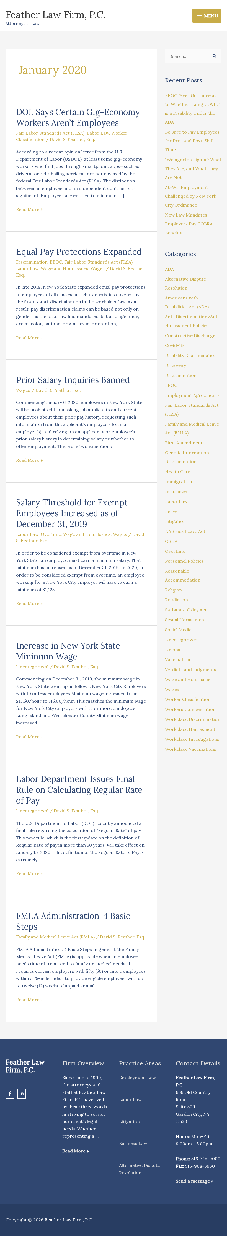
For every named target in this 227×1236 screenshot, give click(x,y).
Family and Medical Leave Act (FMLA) (55, 937)
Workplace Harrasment (190, 729)
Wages (98, 268)
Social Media (178, 629)
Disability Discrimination (191, 355)
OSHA (171, 541)
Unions (172, 649)
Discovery (175, 365)
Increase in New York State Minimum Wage (68, 651)
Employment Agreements (192, 395)
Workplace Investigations (192, 739)
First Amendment (184, 442)
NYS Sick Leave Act (185, 531)
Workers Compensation (190, 709)
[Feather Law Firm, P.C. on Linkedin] (21, 1094)
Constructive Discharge (190, 335)
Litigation (175, 521)
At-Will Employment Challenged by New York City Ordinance (190, 196)
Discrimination (32, 262)
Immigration (178, 481)
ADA (169, 269)
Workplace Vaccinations (190, 749)
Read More (74, 1151)
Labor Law (98, 133)
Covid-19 (174, 345)
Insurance (176, 491)
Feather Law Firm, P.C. (55, 14)
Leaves (172, 511)
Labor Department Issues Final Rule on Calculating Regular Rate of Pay (79, 790)
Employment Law (137, 1077)
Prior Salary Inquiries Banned (73, 380)
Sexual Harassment (185, 619)
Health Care (177, 471)
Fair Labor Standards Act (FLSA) (50, 133)
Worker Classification (188, 699)
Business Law (133, 1143)
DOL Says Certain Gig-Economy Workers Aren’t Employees (78, 117)
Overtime (51, 534)
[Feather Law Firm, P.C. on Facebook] (10, 1094)
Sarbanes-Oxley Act (186, 609)
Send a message (193, 1181)
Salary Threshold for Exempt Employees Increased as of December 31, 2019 (72, 513)
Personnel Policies (184, 561)
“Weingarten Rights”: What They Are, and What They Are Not (193, 168)
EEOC (56, 262)
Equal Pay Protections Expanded (79, 251)
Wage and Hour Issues (64, 268)
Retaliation (176, 600)
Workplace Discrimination (192, 719)
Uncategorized (32, 666)
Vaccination (177, 659)
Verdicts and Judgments (190, 669)
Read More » (29, 209)
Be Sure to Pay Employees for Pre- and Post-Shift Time (192, 140)
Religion (173, 590)
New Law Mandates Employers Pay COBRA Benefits (189, 223)
